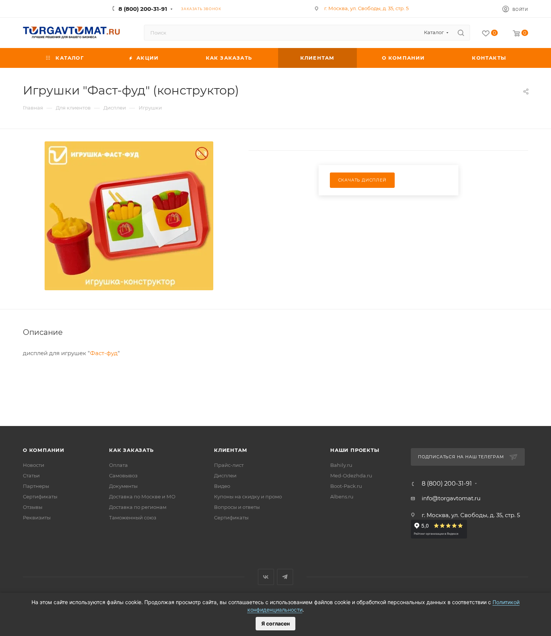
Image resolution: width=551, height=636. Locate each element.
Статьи (31, 475)
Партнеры (36, 486)
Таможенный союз (132, 517)
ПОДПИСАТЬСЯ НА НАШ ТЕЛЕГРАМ (461, 456)
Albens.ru (341, 497)
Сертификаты (40, 497)
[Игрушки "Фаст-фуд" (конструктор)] (129, 215)
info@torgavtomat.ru (451, 498)
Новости (33, 465)
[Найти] (461, 32)
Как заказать (131, 450)
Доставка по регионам (137, 507)
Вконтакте (266, 577)
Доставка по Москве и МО (142, 497)
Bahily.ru (341, 465)
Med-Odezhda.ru (351, 475)
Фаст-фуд (104, 353)
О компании (43, 450)
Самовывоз (123, 475)
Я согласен (275, 623)
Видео (222, 486)
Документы (123, 486)
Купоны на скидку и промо (248, 497)
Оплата (118, 465)
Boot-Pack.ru (346, 486)
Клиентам (230, 450)
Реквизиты (37, 517)
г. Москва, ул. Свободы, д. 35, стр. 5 (366, 8)
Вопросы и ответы (237, 507)
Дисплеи (225, 475)
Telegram (285, 577)
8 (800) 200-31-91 (142, 8)
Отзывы (32, 507)
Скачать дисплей (362, 180)
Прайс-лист (229, 465)
